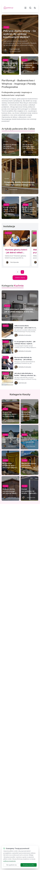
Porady (6, 27)
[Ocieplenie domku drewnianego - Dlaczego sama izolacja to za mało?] (20, 176)
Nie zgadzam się (11, 865)
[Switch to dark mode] (35, 8)
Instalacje (8, 233)
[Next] (22, 272)
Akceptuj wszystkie (28, 865)
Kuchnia (7, 305)
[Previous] (17, 272)
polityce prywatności (9, 861)
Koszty (5, 409)
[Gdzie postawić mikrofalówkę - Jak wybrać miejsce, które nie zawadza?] (20, 305)
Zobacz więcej (20, 277)
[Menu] (25, 8)
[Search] (30, 8)
